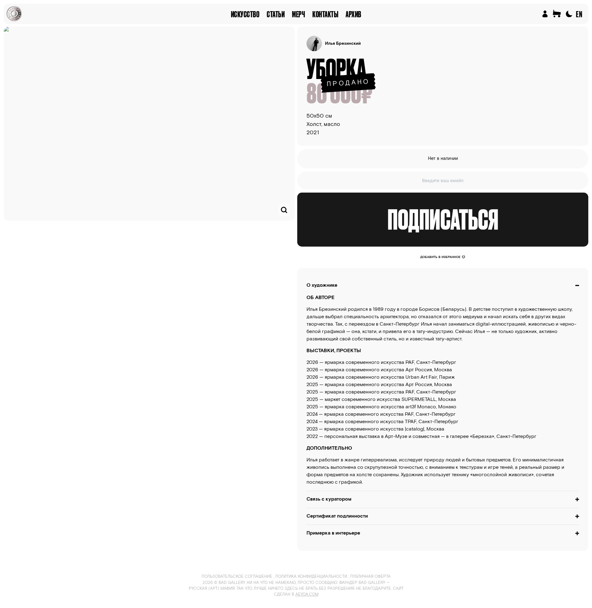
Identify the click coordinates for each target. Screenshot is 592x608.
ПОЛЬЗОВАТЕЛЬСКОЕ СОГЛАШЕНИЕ (237, 576)
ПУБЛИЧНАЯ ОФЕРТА (370, 576)
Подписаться (443, 219)
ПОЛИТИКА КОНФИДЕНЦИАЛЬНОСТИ (311, 576)
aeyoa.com (307, 594)
